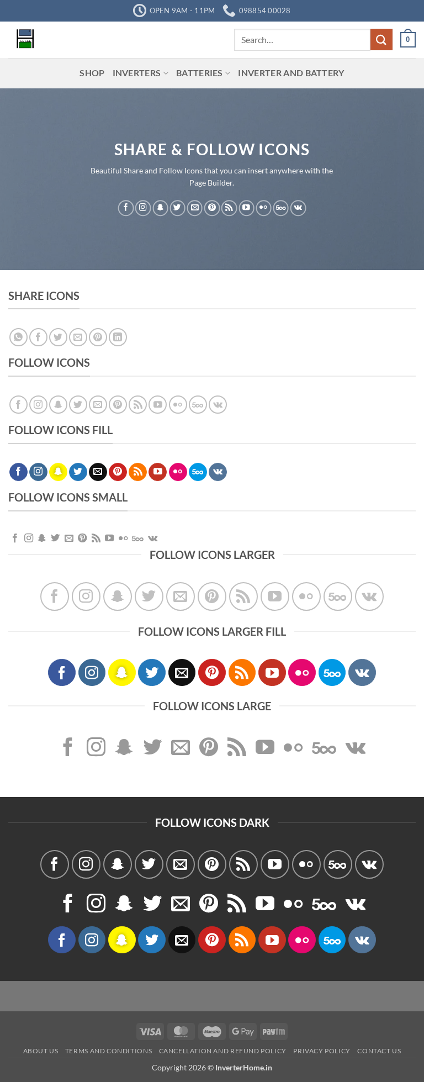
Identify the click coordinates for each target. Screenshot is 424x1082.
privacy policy (322, 1051)
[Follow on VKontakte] (298, 208)
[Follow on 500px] (281, 208)
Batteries (199, 72)
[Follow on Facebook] (126, 208)
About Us (41, 1051)
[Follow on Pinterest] (212, 208)
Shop (92, 72)
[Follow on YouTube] (246, 208)
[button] (408, 39)
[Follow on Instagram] (143, 208)
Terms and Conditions (108, 1051)
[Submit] (381, 39)
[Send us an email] (195, 208)
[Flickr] (263, 208)
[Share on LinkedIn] (118, 337)
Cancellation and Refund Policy (223, 1051)
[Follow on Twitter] (177, 208)
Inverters (137, 72)
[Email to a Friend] (78, 337)
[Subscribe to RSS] (229, 208)
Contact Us (379, 1051)
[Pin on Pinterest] (98, 337)
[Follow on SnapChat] (160, 208)
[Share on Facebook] (38, 337)
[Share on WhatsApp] (18, 337)
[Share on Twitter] (58, 337)
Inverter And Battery (291, 72)
